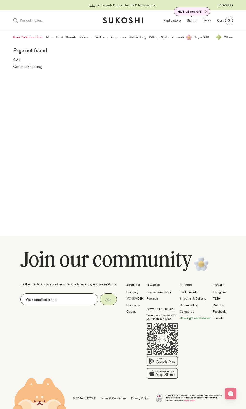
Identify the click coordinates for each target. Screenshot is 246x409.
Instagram (219, 292)
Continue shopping (27, 66)
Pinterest (219, 305)
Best (59, 37)
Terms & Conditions (113, 398)
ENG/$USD (225, 5)
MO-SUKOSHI (135, 298)
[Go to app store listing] (162, 374)
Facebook (219, 311)
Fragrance (118, 37)
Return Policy (188, 305)
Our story (132, 292)
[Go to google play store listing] (162, 362)
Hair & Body (138, 37)
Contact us (187, 311)
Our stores (133, 305)
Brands (71, 37)
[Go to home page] (123, 20)
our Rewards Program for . (123, 5)
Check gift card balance (195, 318)
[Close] (206, 11)
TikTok (217, 298)
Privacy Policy (140, 398)
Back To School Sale (28, 37)
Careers (131, 311)
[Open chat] (230, 393)
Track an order (189, 292)
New (49, 37)
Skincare (86, 37)
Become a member (159, 292)
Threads (218, 318)
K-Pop (153, 37)
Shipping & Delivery (193, 298)
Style (165, 37)
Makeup (101, 37)
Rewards (178, 37)
